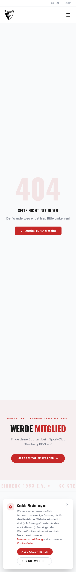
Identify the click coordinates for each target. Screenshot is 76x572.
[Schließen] (67, 504)
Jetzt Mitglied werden (36, 458)
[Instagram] (52, 3)
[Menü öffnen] (68, 14)
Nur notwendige (34, 561)
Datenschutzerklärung (30, 539)
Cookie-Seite (25, 543)
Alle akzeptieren (34, 551)
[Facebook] (58, 3)
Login (68, 3)
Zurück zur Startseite (40, 231)
